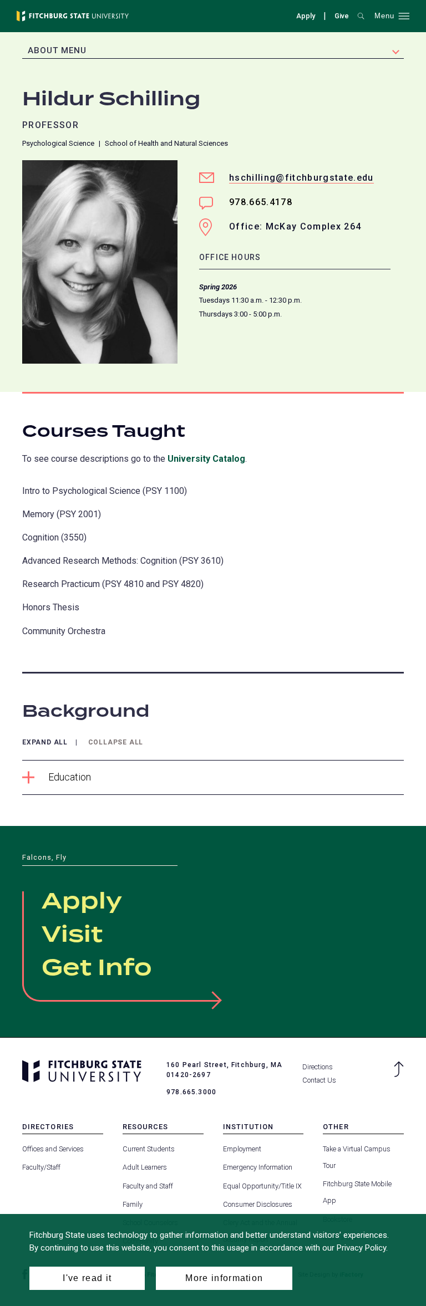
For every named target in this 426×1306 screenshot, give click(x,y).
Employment (242, 1149)
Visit (72, 935)
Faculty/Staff (41, 1167)
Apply (305, 16)
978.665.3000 (191, 1092)
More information (224, 1278)
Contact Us (319, 1080)
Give (341, 17)
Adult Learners (145, 1167)
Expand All (45, 742)
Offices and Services (53, 1149)
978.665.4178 (260, 202)
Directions (317, 1067)
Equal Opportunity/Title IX (262, 1186)
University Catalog (206, 458)
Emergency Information (257, 1167)
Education (69, 777)
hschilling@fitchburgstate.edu (301, 177)
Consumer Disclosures (257, 1204)
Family (133, 1204)
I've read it (87, 1278)
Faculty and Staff (148, 1186)
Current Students (149, 1149)
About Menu (57, 50)
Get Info (97, 968)
